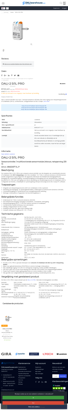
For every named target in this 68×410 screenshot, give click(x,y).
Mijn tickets (38, 371)
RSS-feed (20, 384)
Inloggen (64, 8)
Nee (33, 403)
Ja (33, 397)
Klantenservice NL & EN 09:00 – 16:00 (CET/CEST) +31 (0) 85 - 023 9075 (9, 383)
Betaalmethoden (22, 369)
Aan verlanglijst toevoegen (8, 78)
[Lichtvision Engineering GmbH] (34, 354)
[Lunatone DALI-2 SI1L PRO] (17, 30)
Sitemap (20, 382)
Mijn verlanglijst (39, 373)
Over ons (20, 380)
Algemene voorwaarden (24, 375)
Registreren (56, 8)
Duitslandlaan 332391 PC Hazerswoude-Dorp (9, 377)
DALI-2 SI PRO (31, 280)
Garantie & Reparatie (23, 373)
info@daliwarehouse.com (7, 390)
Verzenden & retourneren (24, 371)
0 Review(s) (12, 86)
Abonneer (63, 376)
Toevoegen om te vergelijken (25, 78)
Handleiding (61, 94)
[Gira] (6, 354)
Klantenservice (22, 367)
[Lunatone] (62, 83)
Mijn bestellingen (39, 369)
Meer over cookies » (34, 406)
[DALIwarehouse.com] (34, 3)
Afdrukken (6, 80)
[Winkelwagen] (3, 4)
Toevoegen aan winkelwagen (7, 345)
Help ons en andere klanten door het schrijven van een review (19, 64)
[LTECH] (48, 354)
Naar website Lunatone (8, 154)
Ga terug (6, 12)
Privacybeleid (21, 378)
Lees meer (46, 101)
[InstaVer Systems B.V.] (20, 354)
